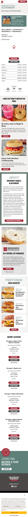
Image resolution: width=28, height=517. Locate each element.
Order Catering (14, 61)
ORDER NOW (5, 136)
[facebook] (12, 486)
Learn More (8, 269)
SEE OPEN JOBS (6, 469)
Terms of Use (18, 506)
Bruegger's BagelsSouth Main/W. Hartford (14, 342)
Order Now (22, 1)
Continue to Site (14, 512)
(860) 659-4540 (5, 39)
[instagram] (16, 486)
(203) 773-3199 (14, 429)
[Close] (24, 495)
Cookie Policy (5, 506)
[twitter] (14, 486)
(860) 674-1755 (14, 376)
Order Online (14, 58)
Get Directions (14, 362)
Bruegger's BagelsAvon (14, 368)
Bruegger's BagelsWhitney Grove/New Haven (14, 420)
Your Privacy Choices (14, 515)
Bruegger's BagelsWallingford (14, 394)
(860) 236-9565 (14, 351)
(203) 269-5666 (14, 402)
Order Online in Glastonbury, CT (14, 220)
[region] (14, 48)
